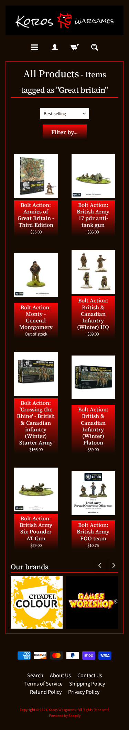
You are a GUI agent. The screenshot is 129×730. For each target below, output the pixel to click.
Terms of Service (43, 684)
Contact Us (89, 675)
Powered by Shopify (64, 715)
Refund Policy (46, 692)
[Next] (113, 565)
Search (35, 675)
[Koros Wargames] (64, 20)
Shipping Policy (87, 684)
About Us (60, 675)
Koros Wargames (62, 709)
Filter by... (64, 132)
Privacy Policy (83, 692)
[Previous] (100, 565)
